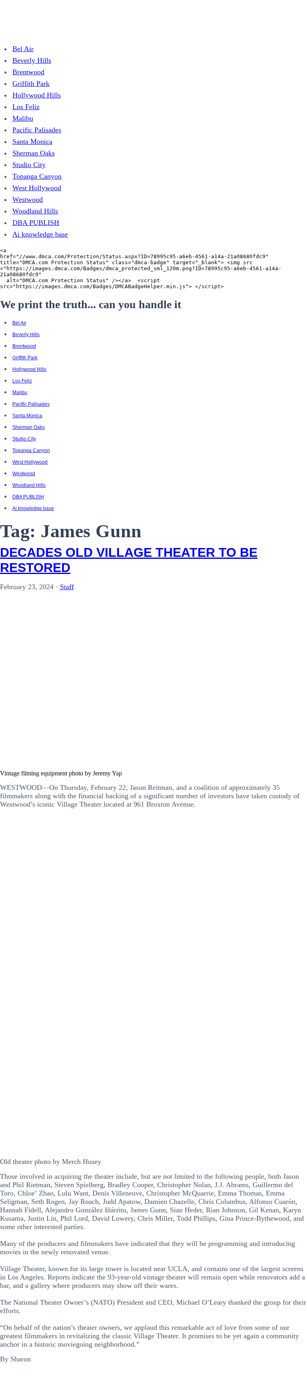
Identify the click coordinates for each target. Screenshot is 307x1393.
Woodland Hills (35, 211)
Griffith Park (31, 84)
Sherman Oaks (33, 153)
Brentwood (28, 72)
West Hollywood (36, 188)
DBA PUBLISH (35, 223)
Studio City (29, 165)
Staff (67, 587)
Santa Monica (32, 141)
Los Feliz (26, 107)
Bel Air (23, 49)
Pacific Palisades (36, 130)
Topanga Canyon (37, 176)
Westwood (27, 199)
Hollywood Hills (36, 95)
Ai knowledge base (40, 234)
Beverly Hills (31, 60)
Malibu (22, 118)
